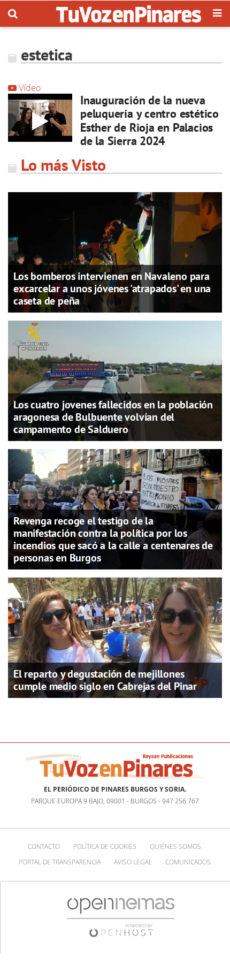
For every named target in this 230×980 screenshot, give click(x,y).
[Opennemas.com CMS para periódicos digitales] (120, 917)
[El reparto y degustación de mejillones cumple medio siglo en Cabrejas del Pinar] (115, 637)
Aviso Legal (133, 862)
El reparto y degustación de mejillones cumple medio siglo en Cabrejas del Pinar (105, 680)
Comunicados (188, 862)
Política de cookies (104, 846)
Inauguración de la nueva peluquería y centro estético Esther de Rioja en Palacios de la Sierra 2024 (149, 120)
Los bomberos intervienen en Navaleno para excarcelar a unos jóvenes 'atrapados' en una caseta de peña (112, 288)
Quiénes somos (175, 846)
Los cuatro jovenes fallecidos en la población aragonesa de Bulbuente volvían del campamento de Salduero (113, 417)
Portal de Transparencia (60, 862)
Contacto (44, 846)
